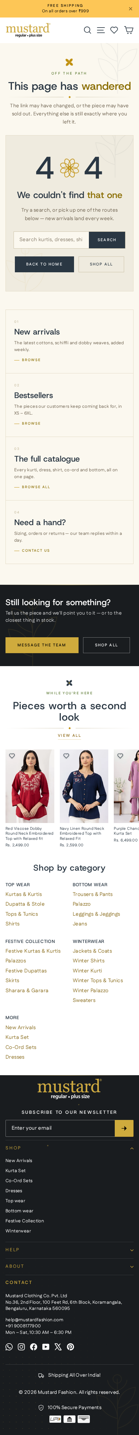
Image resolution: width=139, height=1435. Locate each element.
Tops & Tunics (21, 914)
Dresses (15, 1057)
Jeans (80, 924)
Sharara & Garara (26, 990)
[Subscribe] (124, 1128)
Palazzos (15, 961)
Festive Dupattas (26, 971)
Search (107, 240)
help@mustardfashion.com (34, 1320)
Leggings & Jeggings (96, 914)
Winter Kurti (87, 971)
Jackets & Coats (92, 951)
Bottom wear (90, 885)
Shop (13, 1148)
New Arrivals (20, 1027)
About (15, 1266)
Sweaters (84, 1000)
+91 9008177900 (23, 1326)
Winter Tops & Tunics (98, 980)
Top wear (17, 885)
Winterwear (88, 941)
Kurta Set (17, 1037)
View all (69, 735)
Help (12, 1250)
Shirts (12, 924)
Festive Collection (30, 941)
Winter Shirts (88, 961)
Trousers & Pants (92, 894)
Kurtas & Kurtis (23, 894)
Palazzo (82, 904)
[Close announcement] (130, 8)
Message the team (42, 645)
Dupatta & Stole (25, 904)
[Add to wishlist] (11, 755)
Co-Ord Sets (20, 1047)
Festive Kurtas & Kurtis (32, 951)
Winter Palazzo (91, 990)
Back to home (44, 264)
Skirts (12, 980)
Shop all (101, 264)
